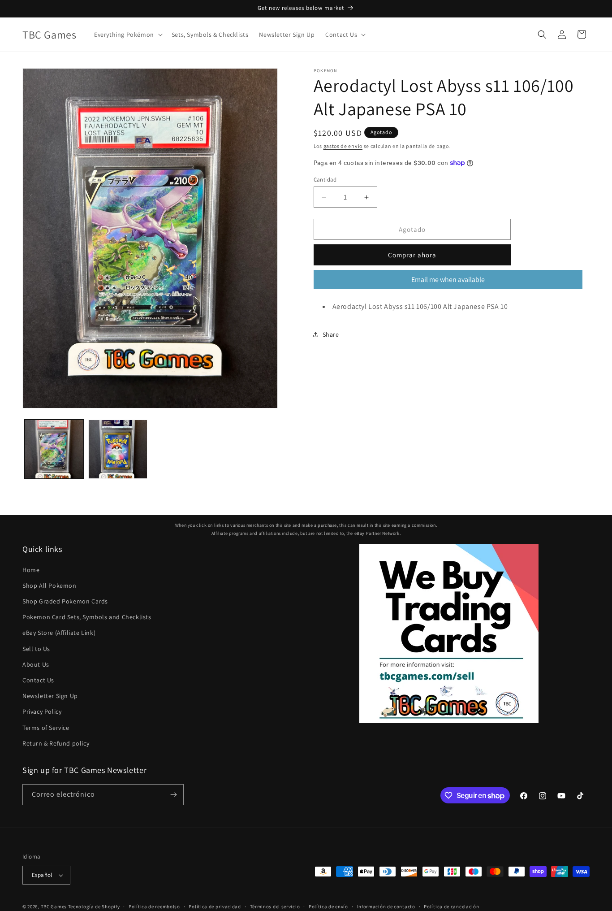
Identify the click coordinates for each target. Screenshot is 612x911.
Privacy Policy (41, 711)
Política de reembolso (154, 906)
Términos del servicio (275, 906)
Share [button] (331, 334)
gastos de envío (343, 146)
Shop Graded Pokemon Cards (65, 601)
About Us (35, 664)
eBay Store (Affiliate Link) (58, 633)
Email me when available (448, 279)
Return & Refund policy (55, 743)
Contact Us (38, 680)
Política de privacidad (215, 906)
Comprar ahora (412, 255)
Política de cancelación (451, 906)
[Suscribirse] (173, 794)
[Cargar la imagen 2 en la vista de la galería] (117, 449)
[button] (127, 34)
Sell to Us (36, 648)
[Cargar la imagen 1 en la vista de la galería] (54, 449)
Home (30, 569)
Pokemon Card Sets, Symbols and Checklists (86, 617)
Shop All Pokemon (49, 585)
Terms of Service (45, 727)
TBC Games (54, 906)
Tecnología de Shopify (94, 906)
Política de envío (328, 906)
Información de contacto (386, 906)
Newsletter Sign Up (50, 696)
